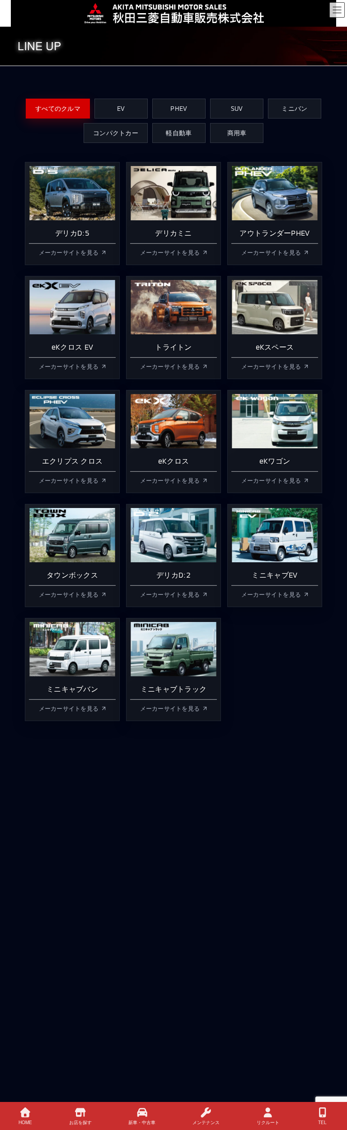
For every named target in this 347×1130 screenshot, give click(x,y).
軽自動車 (179, 133)
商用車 (237, 133)
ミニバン (294, 108)
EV (121, 108)
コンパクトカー (115, 133)
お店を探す (80, 1122)
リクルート (268, 1122)
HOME (25, 1122)
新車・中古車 (141, 1122)
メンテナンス (206, 1122)
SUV (237, 108)
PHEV (178, 108)
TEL (322, 1122)
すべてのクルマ (57, 108)
